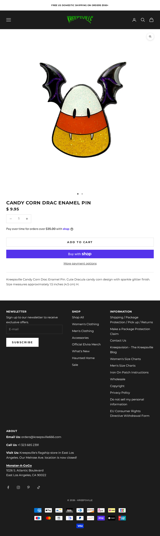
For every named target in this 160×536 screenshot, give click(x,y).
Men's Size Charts (122, 365)
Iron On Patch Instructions (129, 372)
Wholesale (117, 379)
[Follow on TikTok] (39, 487)
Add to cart (80, 242)
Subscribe (22, 342)
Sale (75, 365)
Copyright (117, 386)
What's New (81, 351)
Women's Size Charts (125, 359)
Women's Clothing (85, 324)
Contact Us (118, 340)
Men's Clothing (83, 331)
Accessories (80, 338)
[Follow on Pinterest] (28, 487)
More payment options (80, 263)
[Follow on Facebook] (8, 487)
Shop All (78, 317)
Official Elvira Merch (86, 344)
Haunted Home (83, 358)
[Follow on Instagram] (18, 487)
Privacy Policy (120, 392)
